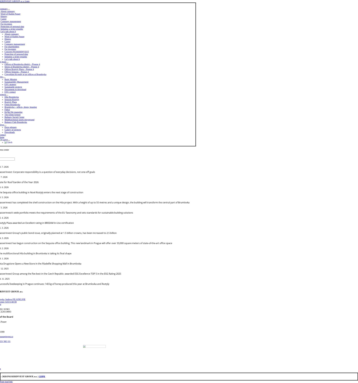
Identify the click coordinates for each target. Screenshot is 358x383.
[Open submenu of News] (5, 125)
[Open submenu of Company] (9, 9)
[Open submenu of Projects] (7, 95)
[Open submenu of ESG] (4, 77)
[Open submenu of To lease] (7, 62)
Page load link (6, 381)
